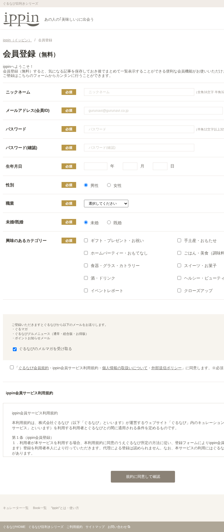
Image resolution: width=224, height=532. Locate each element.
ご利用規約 (74, 527)
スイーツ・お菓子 (200, 265)
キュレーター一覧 (16, 508)
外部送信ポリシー (166, 368)
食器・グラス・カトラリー (115, 265)
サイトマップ (95, 527)
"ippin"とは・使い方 (65, 508)
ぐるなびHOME (14, 527)
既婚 (117, 222)
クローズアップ (198, 290)
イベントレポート (107, 290)
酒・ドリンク (103, 278)
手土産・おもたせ (200, 240)
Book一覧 (40, 508)
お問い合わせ (117, 527)
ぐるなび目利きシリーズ (46, 527)
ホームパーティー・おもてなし (119, 253)
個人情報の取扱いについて (125, 368)
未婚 (94, 222)
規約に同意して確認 (143, 476)
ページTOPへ (208, 515)
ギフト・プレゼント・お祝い (117, 240)
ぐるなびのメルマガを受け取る (45, 349)
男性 (94, 185)
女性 (117, 185)
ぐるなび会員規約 (33, 368)
